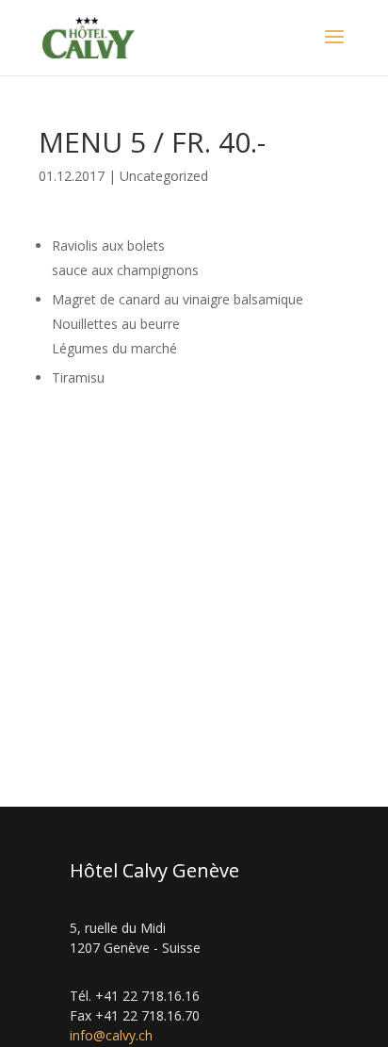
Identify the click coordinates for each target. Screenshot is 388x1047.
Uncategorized (164, 176)
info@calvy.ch (111, 1035)
